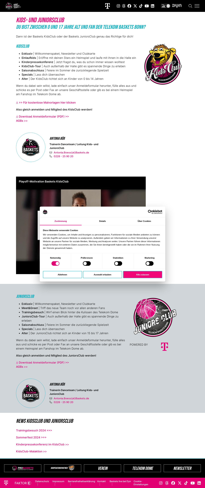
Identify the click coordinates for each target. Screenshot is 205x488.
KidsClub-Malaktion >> (31, 451)
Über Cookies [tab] (144, 221)
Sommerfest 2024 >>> (31, 437)
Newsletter (182, 468)
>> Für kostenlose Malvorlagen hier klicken (47, 102)
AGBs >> (22, 120)
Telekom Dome (142, 468)
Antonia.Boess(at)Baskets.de (71, 152)
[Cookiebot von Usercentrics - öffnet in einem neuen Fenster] (150, 212)
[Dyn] (177, 6)
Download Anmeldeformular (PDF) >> (44, 116)
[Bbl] (165, 6)
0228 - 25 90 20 (63, 156)
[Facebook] (129, 6)
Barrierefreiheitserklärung (81, 481)
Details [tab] (102, 221)
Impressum (58, 481)
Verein (102, 468)
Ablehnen (62, 274)
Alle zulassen (142, 274)
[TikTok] (141, 6)
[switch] (87, 263)
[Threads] (124, 6)
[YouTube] (147, 6)
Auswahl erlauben (102, 274)
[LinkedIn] (152, 6)
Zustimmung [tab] (61, 221)
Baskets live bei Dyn (120, 481)
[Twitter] (135, 6)
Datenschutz (42, 481)
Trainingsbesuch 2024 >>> (34, 430)
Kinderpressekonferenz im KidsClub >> (42, 444)
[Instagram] (118, 6)
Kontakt (101, 481)
